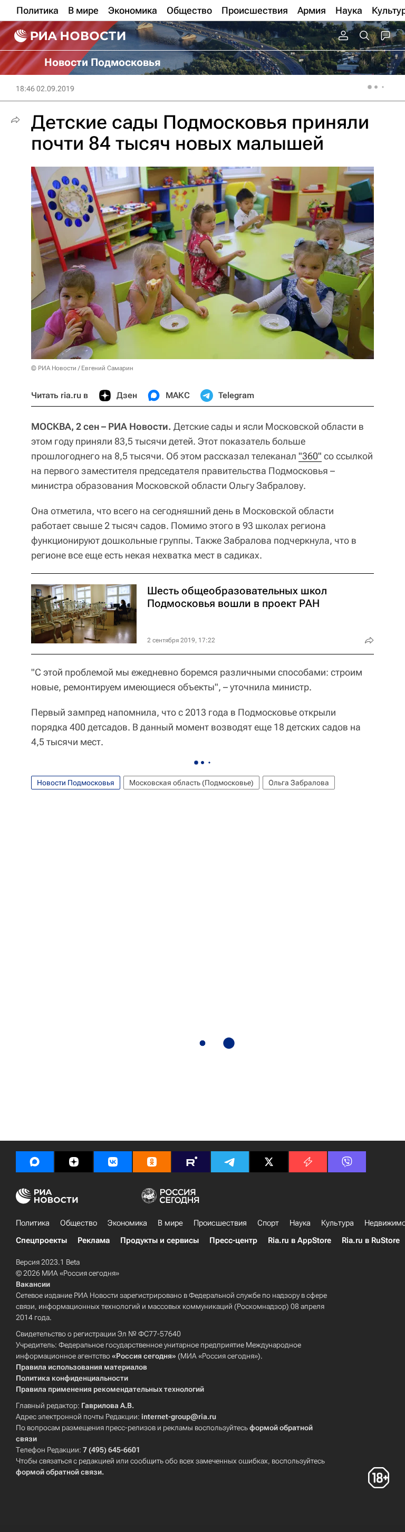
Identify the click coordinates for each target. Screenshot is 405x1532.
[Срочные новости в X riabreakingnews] (308, 1161)
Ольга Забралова (298, 782)
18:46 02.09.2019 (45, 88)
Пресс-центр (233, 1240)
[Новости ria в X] (269, 1161)
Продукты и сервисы (159, 1240)
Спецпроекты (41, 1240)
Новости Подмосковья (75, 782)
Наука (300, 1223)
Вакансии (33, 1284)
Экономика (127, 1223)
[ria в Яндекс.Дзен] (74, 1161)
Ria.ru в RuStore (371, 1240)
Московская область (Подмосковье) (191, 782)
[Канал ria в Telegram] (230, 1161)
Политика (33, 1223)
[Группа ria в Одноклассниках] (152, 1161)
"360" (310, 455)
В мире (170, 1223)
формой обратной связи (59, 1472)
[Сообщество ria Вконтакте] (113, 1161)
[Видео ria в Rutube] (191, 1161)
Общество (78, 1223)
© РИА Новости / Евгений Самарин (82, 368)
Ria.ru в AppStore (299, 1240)
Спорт (268, 1223)
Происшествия (220, 1223)
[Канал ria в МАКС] (35, 1161)
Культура (337, 1223)
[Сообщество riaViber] (347, 1161)
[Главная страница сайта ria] (68, 36)
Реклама (94, 1240)
